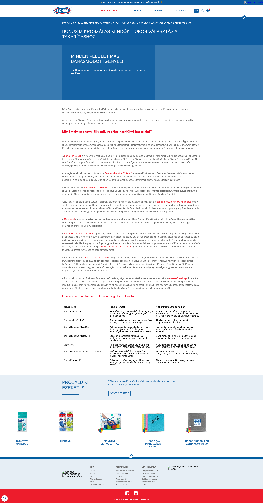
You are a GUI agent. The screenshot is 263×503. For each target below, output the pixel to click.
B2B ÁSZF (119, 476)
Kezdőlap (68, 23)
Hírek (92, 482)
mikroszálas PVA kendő (96, 257)
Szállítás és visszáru (149, 479)
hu (196, 11)
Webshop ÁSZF (121, 479)
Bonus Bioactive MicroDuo (96, 187)
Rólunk (158, 11)
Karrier (92, 476)
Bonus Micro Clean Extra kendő (116, 246)
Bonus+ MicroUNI (72, 156)
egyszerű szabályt (178, 278)
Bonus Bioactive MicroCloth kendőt (174, 202)
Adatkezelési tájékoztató (125, 471)
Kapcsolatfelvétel (148, 482)
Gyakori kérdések (148, 474)
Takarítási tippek (107, 11)
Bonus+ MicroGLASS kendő (118, 173)
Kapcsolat (182, 11)
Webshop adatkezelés (124, 482)
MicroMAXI (69, 219)
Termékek (135, 11)
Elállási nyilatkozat (123, 485)
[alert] (4, 498)
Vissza (131, 458)
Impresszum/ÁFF (122, 474)
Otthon (107, 23)
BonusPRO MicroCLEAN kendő (79, 233)
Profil (144, 485)
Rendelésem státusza (150, 476)
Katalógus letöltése (97, 485)
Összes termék (119, 393)
